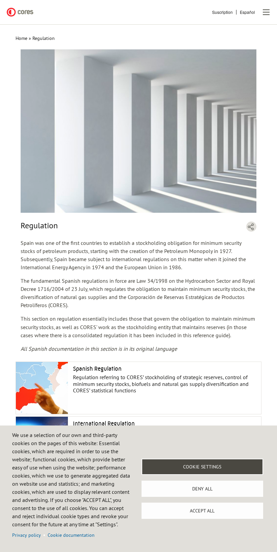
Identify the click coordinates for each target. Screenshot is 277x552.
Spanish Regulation (97, 368)
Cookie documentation (71, 535)
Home (21, 38)
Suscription (222, 12)
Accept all (202, 511)
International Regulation (104, 423)
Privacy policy (26, 535)
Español (247, 12)
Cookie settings (202, 467)
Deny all (202, 489)
